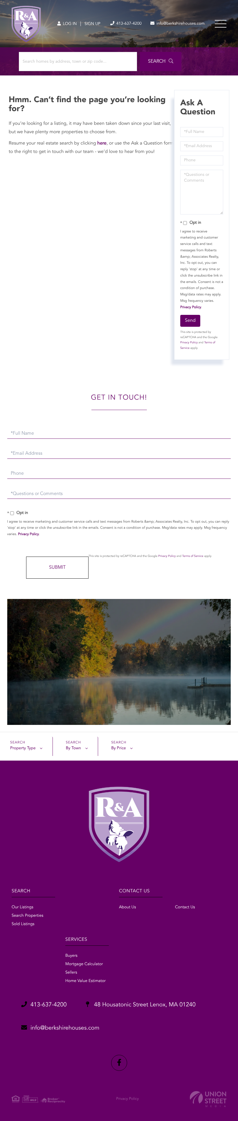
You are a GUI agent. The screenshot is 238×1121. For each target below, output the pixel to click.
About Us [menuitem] (127, 907)
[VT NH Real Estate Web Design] (208, 1099)
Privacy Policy (190, 307)
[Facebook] (119, 1063)
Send (190, 320)
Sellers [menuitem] (71, 973)
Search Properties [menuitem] (27, 916)
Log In (69, 24)
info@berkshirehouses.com (180, 24)
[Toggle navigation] (220, 24)
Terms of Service (192, 556)
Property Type (23, 748)
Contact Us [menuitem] (185, 907)
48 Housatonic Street (144, 1005)
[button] (160, 61)
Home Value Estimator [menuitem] (85, 981)
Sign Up (92, 24)
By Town (73, 748)
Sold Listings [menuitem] (23, 924)
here (102, 143)
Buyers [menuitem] (71, 956)
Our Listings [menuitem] (22, 907)
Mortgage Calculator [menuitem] (84, 964)
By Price (118, 748)
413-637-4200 (128, 24)
